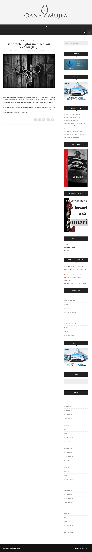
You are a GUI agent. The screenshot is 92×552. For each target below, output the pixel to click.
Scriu (66, 327)
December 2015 (68, 532)
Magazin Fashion (69, 247)
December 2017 (68, 445)
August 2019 (68, 403)
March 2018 (67, 433)
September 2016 (68, 498)
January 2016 (68, 529)
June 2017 (67, 464)
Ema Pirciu (67, 250)
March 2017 (67, 475)
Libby (65, 266)
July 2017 (66, 460)
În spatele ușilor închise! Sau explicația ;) (28, 45)
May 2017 (66, 467)
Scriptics (86, 548)
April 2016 (67, 517)
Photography (68, 316)
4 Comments (43, 50)
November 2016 (68, 490)
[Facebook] (85, 32)
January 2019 (68, 406)
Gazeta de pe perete (70, 253)
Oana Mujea (67, 277)
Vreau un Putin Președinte (78, 283)
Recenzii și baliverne (70, 323)
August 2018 (68, 418)
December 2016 (68, 487)
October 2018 (68, 414)
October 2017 (68, 452)
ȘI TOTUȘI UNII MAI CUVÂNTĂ (72, 120)
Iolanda (66, 304)
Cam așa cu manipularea (76, 266)
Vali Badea (67, 245)
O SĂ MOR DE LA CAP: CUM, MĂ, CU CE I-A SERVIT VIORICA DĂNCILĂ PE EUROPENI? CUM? (75, 125)
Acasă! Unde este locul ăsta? (73, 117)
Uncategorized (69, 335)
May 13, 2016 (14, 50)
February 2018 (68, 437)
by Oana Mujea (28, 50)
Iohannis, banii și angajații (72, 114)
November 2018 (68, 410)
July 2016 (66, 506)
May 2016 (66, 513)
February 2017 (68, 479)
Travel (66, 331)
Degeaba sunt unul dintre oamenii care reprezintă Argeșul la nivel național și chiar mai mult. (74, 134)
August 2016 (68, 502)
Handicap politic (69, 300)
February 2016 (68, 525)
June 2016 (67, 510)
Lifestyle (67, 308)
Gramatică (67, 297)
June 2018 (67, 422)
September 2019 (68, 399)
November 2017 (68, 448)
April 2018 (67, 429)
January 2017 (68, 483)
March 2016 (67, 521)
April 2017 (67, 471)
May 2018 (66, 425)
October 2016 (68, 494)
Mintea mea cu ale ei (28, 41)
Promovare (67, 320)
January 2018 (68, 441)
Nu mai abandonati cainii (76, 275)
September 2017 (68, 456)
